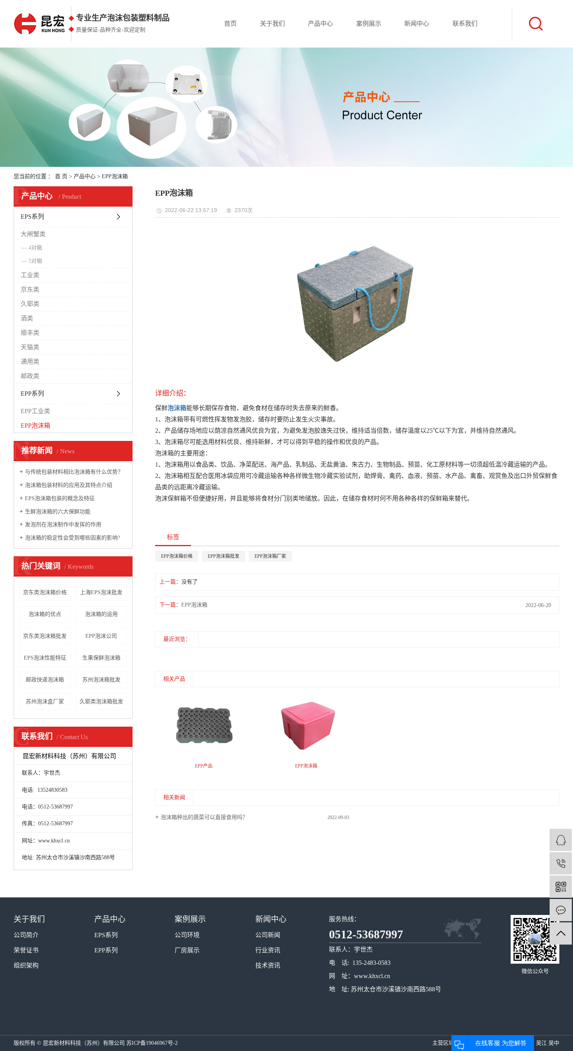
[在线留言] (561, 910)
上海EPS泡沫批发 (101, 592)
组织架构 (26, 965)
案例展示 (368, 23)
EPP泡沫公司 (101, 636)
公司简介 (26, 935)
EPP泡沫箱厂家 (270, 556)
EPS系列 (32, 216)
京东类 (30, 289)
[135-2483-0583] (561, 863)
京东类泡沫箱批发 (45, 636)
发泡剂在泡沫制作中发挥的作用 (63, 524)
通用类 (30, 361)
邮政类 (30, 376)
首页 (230, 23)
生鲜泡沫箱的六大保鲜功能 (57, 512)
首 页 (61, 176)
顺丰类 (30, 332)
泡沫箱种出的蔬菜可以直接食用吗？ (204, 817)
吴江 (541, 1043)
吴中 (553, 1043)
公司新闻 (267, 935)
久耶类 (30, 304)
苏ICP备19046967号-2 (152, 1043)
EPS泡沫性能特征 (45, 658)
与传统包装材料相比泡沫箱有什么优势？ (74, 472)
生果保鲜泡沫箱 (101, 658)
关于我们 (272, 23)
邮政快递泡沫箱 (45, 680)
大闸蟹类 (33, 234)
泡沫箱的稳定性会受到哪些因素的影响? (72, 538)
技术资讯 (267, 965)
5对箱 (35, 261)
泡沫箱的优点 (44, 614)
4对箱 (35, 248)
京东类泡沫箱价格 (45, 592)
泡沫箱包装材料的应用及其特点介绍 (68, 485)
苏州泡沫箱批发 (101, 680)
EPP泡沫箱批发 (223, 556)
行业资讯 (267, 950)
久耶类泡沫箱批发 (101, 701)
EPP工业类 (35, 411)
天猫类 (30, 347)
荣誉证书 (26, 950)
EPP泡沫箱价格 (177, 556)
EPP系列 (32, 393)
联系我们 (465, 23)
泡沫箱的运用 (101, 614)
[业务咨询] (561, 840)
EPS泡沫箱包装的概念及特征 (60, 498)
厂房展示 (187, 950)
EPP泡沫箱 (115, 176)
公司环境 (187, 935)
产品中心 (320, 23)
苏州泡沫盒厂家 (45, 701)
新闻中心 (416, 23)
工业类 (30, 275)
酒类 (27, 318)
